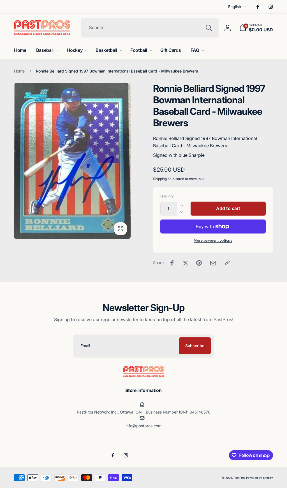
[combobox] (150, 28)
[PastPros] (143, 375)
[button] (256, 28)
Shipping (160, 179)
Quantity (167, 196)
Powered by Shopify (259, 477)
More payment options (213, 240)
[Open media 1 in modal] (72, 161)
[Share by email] (213, 263)
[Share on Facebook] (172, 263)
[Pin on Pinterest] (199, 263)
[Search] (208, 27)
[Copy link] (227, 263)
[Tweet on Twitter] (185, 263)
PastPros (239, 477)
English (234, 6)
